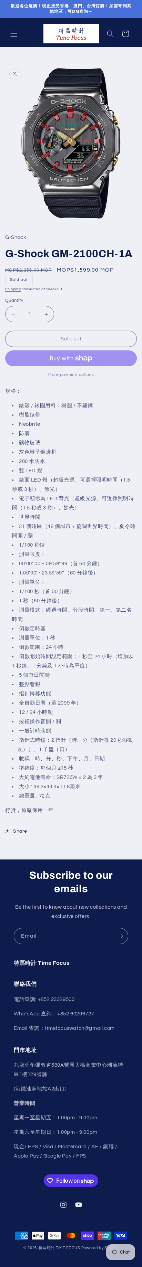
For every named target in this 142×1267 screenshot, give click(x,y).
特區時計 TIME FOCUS (59, 1248)
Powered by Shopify (100, 1248)
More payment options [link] (71, 374)
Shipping (13, 289)
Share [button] (20, 831)
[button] (13, 33)
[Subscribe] (120, 936)
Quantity (14, 300)
